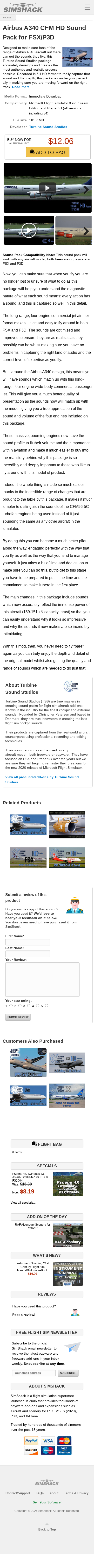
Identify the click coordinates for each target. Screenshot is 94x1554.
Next (84, 190)
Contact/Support (18, 1493)
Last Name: (14, 948)
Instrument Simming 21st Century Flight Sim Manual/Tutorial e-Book (32, 1267)
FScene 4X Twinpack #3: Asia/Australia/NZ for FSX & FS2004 (30, 1177)
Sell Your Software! (47, 1502)
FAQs (40, 1493)
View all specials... (23, 1202)
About (53, 1493)
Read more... (22, 87)
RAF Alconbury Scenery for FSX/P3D (32, 1226)
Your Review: (16, 960)
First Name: (14, 936)
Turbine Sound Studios (48, 127)
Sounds (7, 17)
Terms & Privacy (76, 1493)
